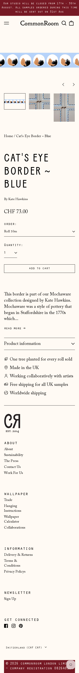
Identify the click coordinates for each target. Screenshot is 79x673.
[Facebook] (6, 626)
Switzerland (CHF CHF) (25, 648)
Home (8, 136)
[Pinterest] (21, 626)
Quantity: (13, 245)
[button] (63, 23)
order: (10, 224)
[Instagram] (14, 626)
